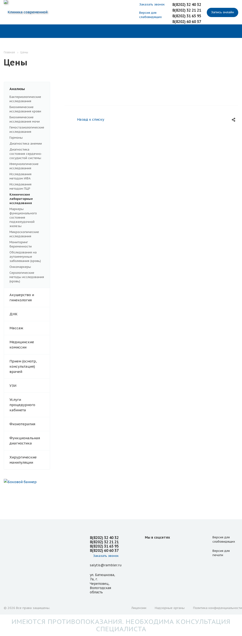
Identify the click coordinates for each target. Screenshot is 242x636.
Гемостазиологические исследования (26, 129)
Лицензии (138, 608)
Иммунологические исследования (24, 166)
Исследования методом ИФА (20, 176)
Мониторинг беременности (20, 244)
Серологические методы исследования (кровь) (26, 277)
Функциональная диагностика (24, 440)
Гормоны (16, 138)
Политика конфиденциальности (217, 608)
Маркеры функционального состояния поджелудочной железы (23, 217)
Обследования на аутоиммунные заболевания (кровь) (25, 256)
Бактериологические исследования (25, 99)
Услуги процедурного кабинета (22, 404)
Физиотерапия (22, 424)
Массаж (16, 328)
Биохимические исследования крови (25, 109)
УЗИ (12, 385)
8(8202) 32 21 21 (186, 10)
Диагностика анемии (25, 144)
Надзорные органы (170, 608)
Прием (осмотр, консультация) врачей (23, 366)
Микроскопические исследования (24, 234)
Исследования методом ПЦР (20, 186)
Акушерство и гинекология (21, 297)
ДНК (13, 314)
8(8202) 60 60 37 (186, 21)
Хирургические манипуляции (23, 460)
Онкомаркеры (20, 267)
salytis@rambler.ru (105, 565)
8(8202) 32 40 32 (186, 4)
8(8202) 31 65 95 (186, 16)
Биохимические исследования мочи (24, 119)
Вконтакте (149, 548)
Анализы (17, 89)
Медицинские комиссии (21, 344)
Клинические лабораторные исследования (21, 198)
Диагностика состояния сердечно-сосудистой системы (25, 153)
